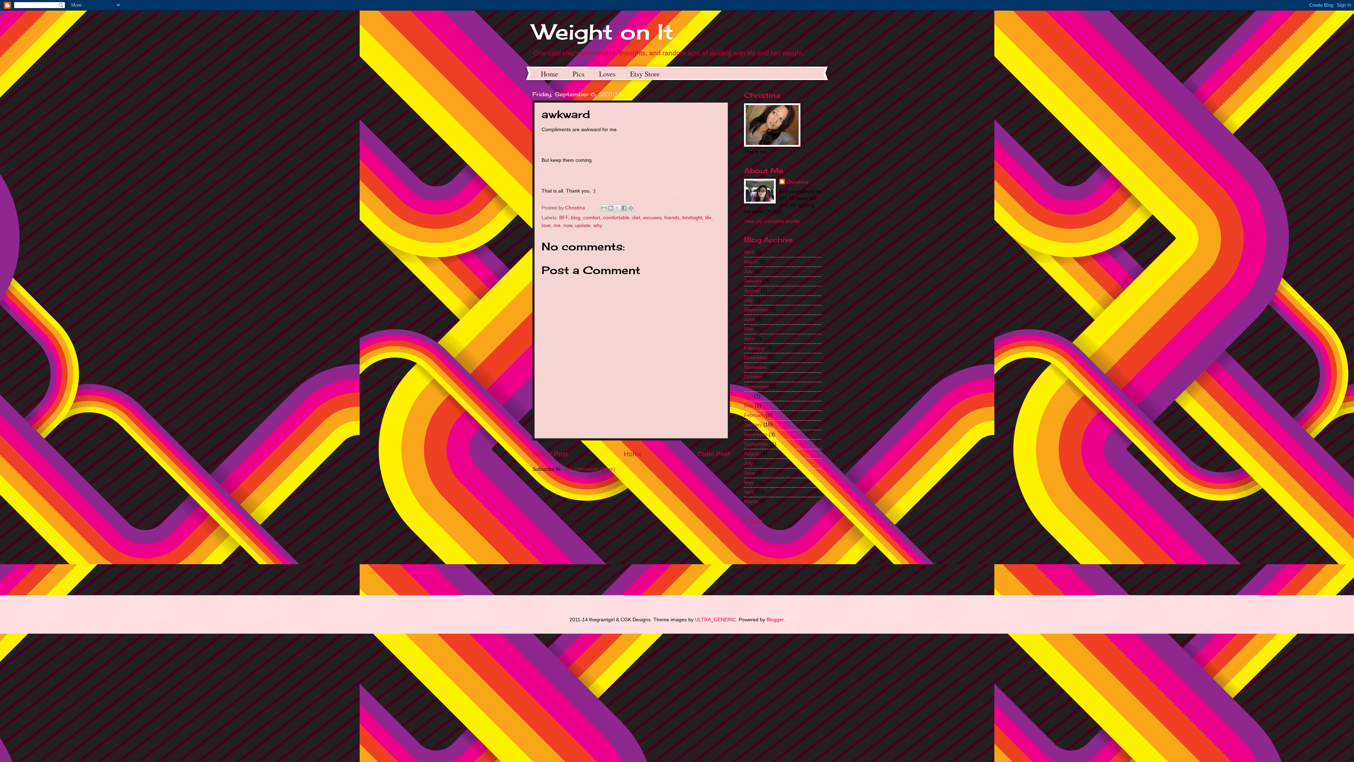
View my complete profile (772, 221)
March (751, 261)
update (583, 225)
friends (671, 217)
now (567, 225)
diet (636, 217)
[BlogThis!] (610, 208)
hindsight (692, 217)
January (753, 281)
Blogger (775, 619)
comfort (591, 217)
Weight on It (602, 31)
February (754, 348)
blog (575, 217)
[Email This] (604, 208)
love (546, 225)
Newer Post (550, 454)
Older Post (714, 454)
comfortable (616, 217)
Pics (579, 74)
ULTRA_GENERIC (715, 619)
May (749, 328)
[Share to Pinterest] (630, 208)
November (755, 367)
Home (549, 74)
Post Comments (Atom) (589, 469)
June (749, 319)
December (755, 357)
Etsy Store (645, 74)
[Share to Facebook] (624, 208)
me (557, 225)
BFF (563, 217)
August (752, 290)
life (708, 217)
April (749, 252)
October (753, 376)
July (748, 271)
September (756, 309)
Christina (797, 182)
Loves (607, 74)
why (597, 225)
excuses (652, 217)
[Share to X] (617, 208)
